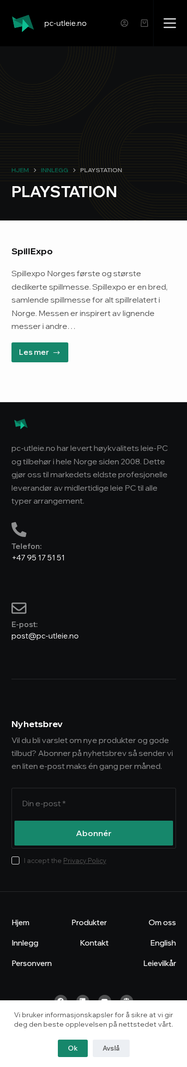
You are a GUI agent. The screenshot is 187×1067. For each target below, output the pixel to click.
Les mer (44, 349)
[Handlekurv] (144, 23)
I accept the (65, 860)
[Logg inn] (124, 23)
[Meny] (170, 23)
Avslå (111, 1048)
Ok (73, 1048)
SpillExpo (32, 251)
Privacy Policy (84, 860)
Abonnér (94, 833)
